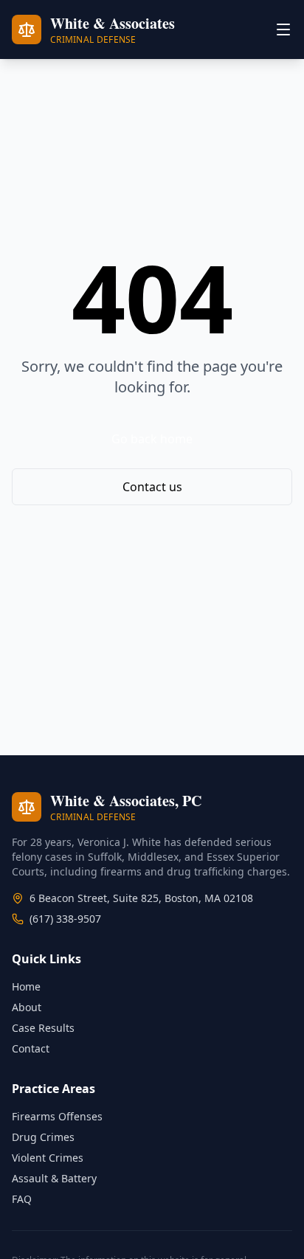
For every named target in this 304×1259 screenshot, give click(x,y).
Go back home (152, 439)
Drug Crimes (43, 1137)
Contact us (152, 487)
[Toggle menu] (283, 29)
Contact (30, 1048)
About (26, 1007)
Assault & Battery (54, 1178)
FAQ (22, 1199)
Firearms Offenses (57, 1116)
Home (26, 986)
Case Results (43, 1028)
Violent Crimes (47, 1158)
